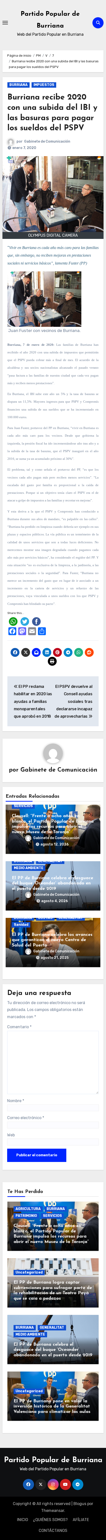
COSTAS (45, 918)
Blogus (79, 1503)
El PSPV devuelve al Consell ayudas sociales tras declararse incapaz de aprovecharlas (73, 701)
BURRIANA (18, 85)
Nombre (15, 1100)
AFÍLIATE (81, 1519)
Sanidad (21, 925)
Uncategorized (29, 1272)
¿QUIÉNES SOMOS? (50, 1519)
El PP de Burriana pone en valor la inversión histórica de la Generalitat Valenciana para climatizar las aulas (52, 1406)
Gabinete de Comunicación (47, 141)
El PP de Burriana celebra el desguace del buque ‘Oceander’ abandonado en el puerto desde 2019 (52, 883)
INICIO (22, 1519)
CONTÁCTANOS (53, 1530)
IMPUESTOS (44, 85)
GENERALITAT (50, 861)
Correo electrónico (25, 1117)
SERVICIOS (23, 806)
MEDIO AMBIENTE (28, 868)
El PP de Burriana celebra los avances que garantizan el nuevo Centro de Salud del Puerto (52, 940)
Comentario (19, 1027)
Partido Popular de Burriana (53, 1460)
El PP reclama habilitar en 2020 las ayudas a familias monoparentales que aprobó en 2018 (33, 701)
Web (11, 1135)
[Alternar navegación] (5, 22)
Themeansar (52, 1510)
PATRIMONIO (26, 1216)
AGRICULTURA (28, 1209)
